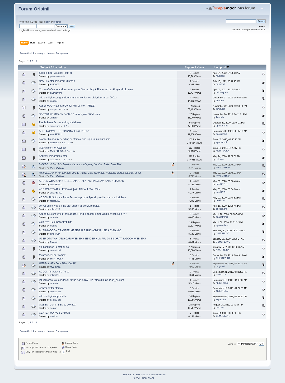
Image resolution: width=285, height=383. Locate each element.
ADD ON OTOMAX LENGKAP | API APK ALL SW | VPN (69, 189)
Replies (189, 67)
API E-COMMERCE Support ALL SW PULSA (64, 131)
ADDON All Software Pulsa (54, 271)
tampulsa (220, 109)
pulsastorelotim (57, 76)
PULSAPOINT (223, 258)
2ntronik (54, 101)
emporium (55, 234)
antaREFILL (56, 134)
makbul (53, 225)
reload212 (55, 201)
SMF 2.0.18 (128, 374)
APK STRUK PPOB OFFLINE (55, 222)
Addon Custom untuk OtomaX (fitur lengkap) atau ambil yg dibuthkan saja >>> (83, 213)
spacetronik (222, 125)
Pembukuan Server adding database (60, 122)
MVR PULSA (56, 151)
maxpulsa (55, 109)
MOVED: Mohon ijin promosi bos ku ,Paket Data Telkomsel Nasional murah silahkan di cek (90, 172)
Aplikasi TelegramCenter (53, 156)
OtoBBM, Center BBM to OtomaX (57, 304)
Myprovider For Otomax (52, 255)
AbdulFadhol (222, 283)
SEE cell (54, 159)
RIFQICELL (56, 84)
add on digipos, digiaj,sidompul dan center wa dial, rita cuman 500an (78, 97)
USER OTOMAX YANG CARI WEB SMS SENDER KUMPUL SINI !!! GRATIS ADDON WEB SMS (92, 238)
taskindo (220, 200)
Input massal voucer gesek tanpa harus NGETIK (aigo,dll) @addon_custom (81, 280)
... (35, 61)
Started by (59, 67)
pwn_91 (220, 307)
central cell (55, 250)
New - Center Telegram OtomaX (57, 81)
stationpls (55, 142)
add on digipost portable (53, 296)
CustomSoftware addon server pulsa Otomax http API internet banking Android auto (86, 89)
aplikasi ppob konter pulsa (54, 247)
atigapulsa (221, 299)
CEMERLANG (223, 241)
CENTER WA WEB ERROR (54, 312)
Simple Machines (157, 374)
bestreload (221, 134)
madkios (54, 316)
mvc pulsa (55, 267)
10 (70, 143)
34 (69, 160)
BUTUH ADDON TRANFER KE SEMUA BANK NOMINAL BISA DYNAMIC (80, 230)
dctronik (54, 217)
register (57, 21)
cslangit (220, 159)
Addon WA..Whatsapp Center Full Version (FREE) (67, 105)
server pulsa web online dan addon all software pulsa (69, 205)
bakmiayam (56, 93)
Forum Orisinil (33, 8)
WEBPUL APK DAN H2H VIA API (57, 263)
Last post (220, 67)
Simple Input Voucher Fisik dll (55, 72)
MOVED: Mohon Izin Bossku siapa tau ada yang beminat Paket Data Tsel (80, 164)
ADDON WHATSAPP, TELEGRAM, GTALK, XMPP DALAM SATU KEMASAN (81, 180)
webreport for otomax (51, 288)
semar (53, 308)
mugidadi (220, 76)
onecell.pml (221, 208)
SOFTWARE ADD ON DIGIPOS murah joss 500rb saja (69, 114)
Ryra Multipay (57, 168)
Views (200, 67)
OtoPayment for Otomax (52, 147)
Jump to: (232, 344)
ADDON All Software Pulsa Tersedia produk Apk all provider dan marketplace (82, 197)
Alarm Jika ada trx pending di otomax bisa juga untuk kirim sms (74, 139)
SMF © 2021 (142, 374)
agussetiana (222, 225)
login (47, 21)
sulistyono (55, 126)
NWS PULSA (222, 233)
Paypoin (54, 242)
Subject (45, 67)
